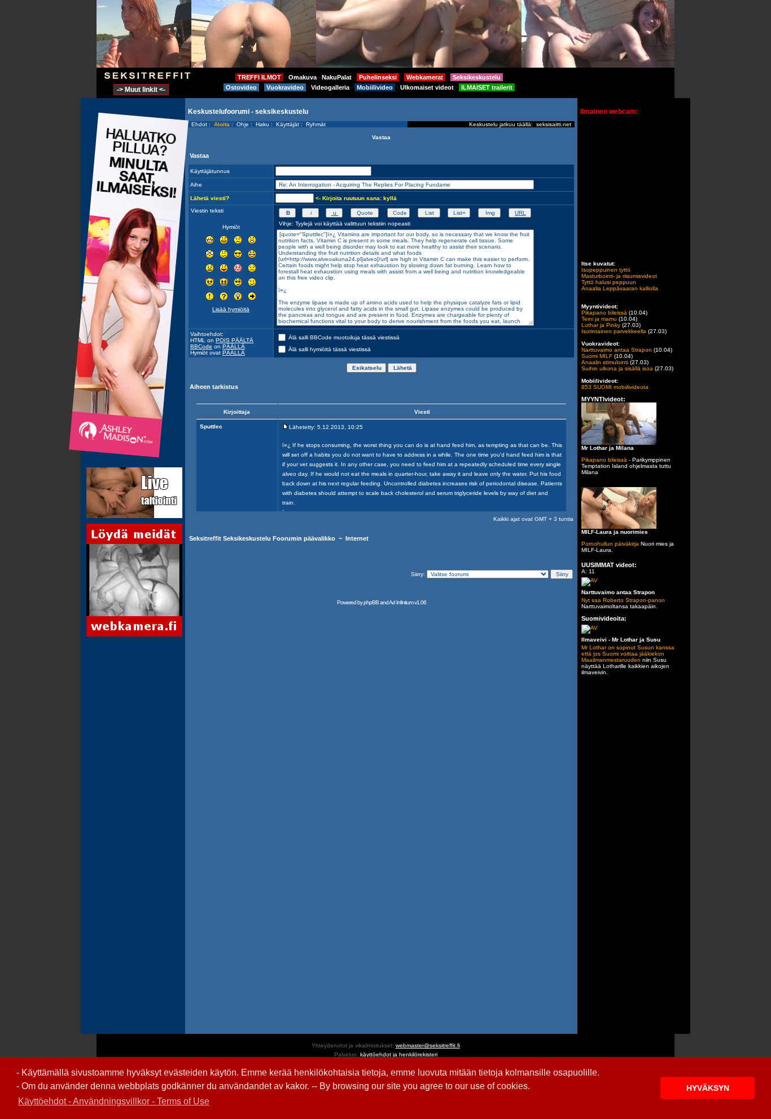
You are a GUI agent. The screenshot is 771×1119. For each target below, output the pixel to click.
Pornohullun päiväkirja (610, 544)
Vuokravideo (285, 87)
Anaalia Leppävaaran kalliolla (619, 288)
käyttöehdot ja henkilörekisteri (398, 1054)
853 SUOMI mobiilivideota (615, 387)
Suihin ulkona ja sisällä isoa (617, 368)
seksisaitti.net (553, 124)
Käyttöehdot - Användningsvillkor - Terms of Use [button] (113, 1101)
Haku (262, 124)
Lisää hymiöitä (230, 309)
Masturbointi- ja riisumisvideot (619, 276)
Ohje (242, 124)
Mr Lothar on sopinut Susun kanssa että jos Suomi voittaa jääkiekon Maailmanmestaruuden (627, 653)
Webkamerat (425, 77)
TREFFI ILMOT (259, 77)
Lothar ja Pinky (600, 325)
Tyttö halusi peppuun (608, 282)
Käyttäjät (287, 124)
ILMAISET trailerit (486, 87)
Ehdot (199, 124)
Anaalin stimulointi (604, 362)
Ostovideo (241, 87)
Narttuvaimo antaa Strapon (616, 350)
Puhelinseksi (377, 77)
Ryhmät (316, 124)
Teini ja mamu (599, 319)
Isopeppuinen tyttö (605, 270)
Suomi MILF (596, 356)
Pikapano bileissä (604, 312)
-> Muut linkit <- (141, 90)
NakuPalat (337, 77)
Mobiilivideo (375, 87)
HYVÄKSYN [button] (707, 1088)
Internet (357, 538)
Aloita (222, 124)
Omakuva (302, 77)
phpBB (371, 602)
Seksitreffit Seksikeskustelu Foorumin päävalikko (262, 538)
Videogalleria (330, 87)
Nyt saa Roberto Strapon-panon (623, 600)
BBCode (201, 346)
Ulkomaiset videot (427, 87)
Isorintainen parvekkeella (613, 331)
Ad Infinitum (401, 602)
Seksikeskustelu (476, 77)
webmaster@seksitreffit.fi (428, 1045)
